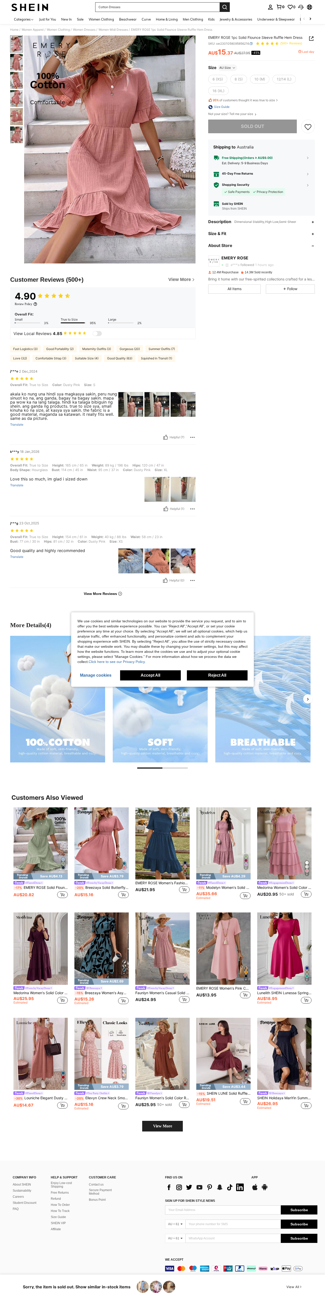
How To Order (60, 1205)
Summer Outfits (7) (162, 349)
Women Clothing (58, 29)
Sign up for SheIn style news (190, 1201)
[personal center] (270, 7)
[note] (40, 876)
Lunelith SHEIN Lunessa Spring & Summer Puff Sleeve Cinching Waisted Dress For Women (284, 993)
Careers (18, 1196)
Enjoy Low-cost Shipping (61, 1184)
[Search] (225, 7)
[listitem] (40, 856)
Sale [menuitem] (80, 19)
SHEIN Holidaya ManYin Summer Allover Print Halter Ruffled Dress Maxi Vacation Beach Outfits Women (284, 1098)
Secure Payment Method (100, 1191)
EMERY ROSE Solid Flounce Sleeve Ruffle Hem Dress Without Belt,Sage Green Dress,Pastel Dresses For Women (41, 888)
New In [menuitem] (66, 19)
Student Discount (24, 1203)
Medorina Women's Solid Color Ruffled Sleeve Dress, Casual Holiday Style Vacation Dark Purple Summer (40, 993)
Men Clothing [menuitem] (193, 19)
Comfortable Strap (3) (51, 358)
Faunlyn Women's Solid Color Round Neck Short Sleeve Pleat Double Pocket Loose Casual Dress (162, 1098)
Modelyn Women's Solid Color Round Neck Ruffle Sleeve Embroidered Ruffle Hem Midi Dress (224, 888)
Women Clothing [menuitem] (101, 19)
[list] (205, 1187)
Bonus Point (97, 1200)
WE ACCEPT (174, 1259)
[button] (301, 7)
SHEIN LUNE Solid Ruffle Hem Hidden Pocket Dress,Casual (224, 1093)
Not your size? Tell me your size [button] (231, 114)
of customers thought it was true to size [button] (244, 100)
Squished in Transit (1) (156, 358)
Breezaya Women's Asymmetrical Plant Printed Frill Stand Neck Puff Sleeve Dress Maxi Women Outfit (102, 993)
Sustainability (22, 1190)
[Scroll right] (310, 19)
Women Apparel (33, 29)
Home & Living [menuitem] (167, 19)
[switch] (97, 333)
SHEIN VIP (58, 1223)
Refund (56, 1199)
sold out (252, 126)
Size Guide (58, 1217)
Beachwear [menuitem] (128, 19)
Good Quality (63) (119, 358)
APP (254, 1177)
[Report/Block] (192, 437)
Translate (16, 424)
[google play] (264, 1189)
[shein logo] (29, 7)
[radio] (217, 79)
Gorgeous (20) (130, 349)
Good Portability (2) (60, 349)
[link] (280, 7)
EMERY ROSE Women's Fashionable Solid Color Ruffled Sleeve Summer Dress (162, 883)
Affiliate (56, 1229)
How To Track (60, 1211)
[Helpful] (165, 437)
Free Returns (60, 1192)
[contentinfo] (241, 1268)
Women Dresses (84, 29)
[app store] (254, 1189)
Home (14, 29)
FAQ (16, 1209)
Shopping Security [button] (235, 185)
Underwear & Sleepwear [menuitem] (276, 19)
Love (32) (20, 358)
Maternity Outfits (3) (96, 349)
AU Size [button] (225, 68)
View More (162, 1126)
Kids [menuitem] (211, 19)
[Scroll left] (304, 19)
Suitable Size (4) (87, 358)
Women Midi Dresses (113, 29)
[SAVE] (308, 127)
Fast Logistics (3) (25, 349)
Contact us (96, 1184)
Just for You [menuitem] (47, 19)
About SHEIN (22, 1184)
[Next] (307, 699)
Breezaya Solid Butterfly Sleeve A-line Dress (102, 888)
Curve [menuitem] (146, 19)
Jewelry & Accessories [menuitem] (236, 19)
